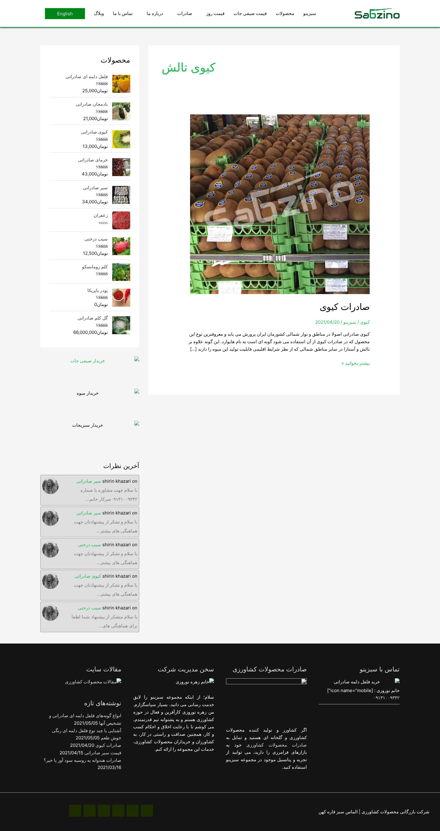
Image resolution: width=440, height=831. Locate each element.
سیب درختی (89, 544)
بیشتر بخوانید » (356, 363)
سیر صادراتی (88, 481)
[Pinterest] (118, 811)
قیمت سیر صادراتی (102, 753)
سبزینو (309, 13)
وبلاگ (99, 13)
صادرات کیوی (345, 306)
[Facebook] (147, 811)
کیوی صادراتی (88, 576)
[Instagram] (133, 811)
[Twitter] (104, 811)
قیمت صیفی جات (250, 13)
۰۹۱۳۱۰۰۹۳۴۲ (386, 697)
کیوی (365, 322)
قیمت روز (215, 13)
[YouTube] (89, 811)
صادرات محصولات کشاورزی (276, 745)
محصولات (285, 13)
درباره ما (155, 13)
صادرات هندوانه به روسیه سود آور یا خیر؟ (82, 760)
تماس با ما (123, 13)
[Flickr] (75, 811)
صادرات (184, 13)
